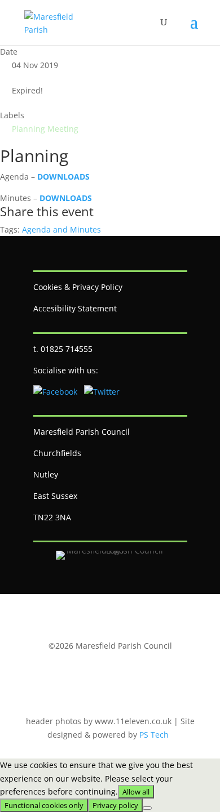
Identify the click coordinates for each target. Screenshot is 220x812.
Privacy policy (115, 805)
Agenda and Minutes (61, 229)
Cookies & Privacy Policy (77, 287)
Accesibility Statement (75, 308)
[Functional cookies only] (147, 808)
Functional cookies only (44, 805)
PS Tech (154, 734)
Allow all (135, 792)
